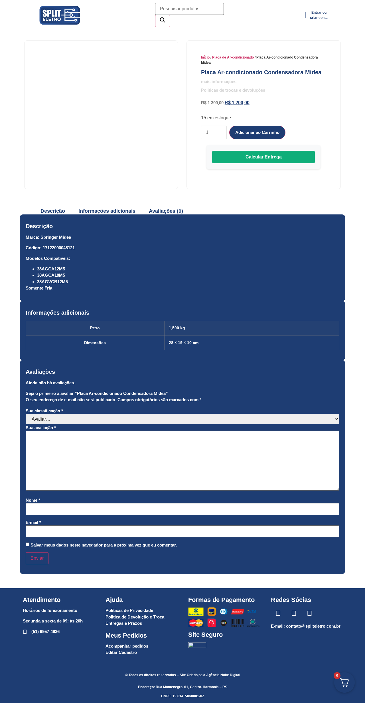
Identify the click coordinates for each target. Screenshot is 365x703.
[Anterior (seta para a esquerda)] (10, 351)
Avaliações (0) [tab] (166, 211)
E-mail (33, 522)
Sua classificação (44, 411)
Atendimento (41, 599)
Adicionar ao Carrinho (257, 132)
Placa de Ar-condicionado (233, 57)
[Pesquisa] (162, 21)
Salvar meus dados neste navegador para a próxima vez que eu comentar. (104, 545)
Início (205, 57)
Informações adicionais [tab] (106, 211)
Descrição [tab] (52, 211)
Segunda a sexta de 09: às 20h (53, 620)
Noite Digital (230, 675)
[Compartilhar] (346, 6)
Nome (33, 500)
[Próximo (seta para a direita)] (355, 351)
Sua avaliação (41, 427)
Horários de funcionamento (50, 610)
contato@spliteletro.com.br (313, 626)
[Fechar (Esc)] (358, 6)
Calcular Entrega (264, 156)
